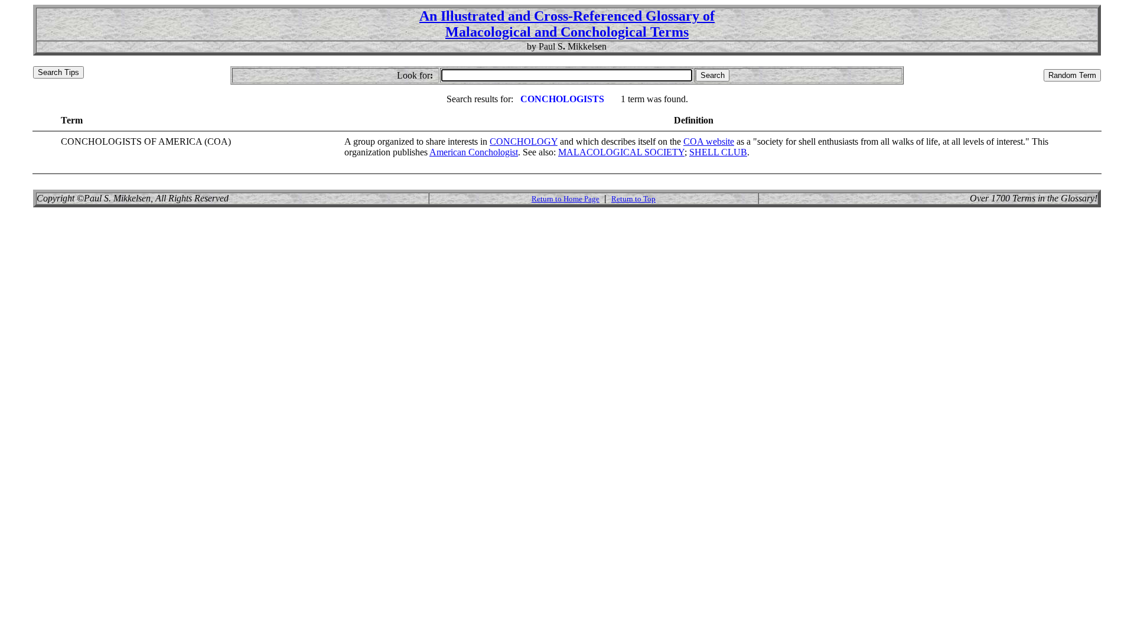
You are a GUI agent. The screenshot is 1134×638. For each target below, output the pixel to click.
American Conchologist (473, 152)
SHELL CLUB (718, 152)
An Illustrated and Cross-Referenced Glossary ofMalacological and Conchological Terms (567, 24)
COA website (708, 141)
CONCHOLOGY (524, 141)
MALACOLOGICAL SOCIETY (621, 152)
